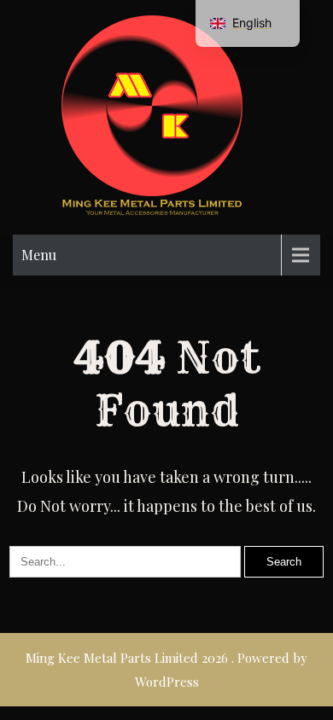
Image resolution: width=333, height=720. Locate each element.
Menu (38, 255)
